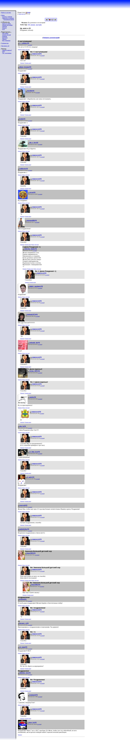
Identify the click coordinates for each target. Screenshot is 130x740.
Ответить (20, 49)
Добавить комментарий (51, 37)
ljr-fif (3, 29)
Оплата (4, 28)
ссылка (30, 45)
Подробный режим (8, 19)
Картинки (5, 37)
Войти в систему (6, 12)
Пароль (4, 39)
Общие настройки (7, 25)
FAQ (3, 51)
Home (3, 15)
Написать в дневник (8, 18)
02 (22, 14)
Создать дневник (7, 16)
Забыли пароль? (7, 50)
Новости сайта (6, 23)
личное (32, 24)
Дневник (4, 36)
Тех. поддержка (6, 53)
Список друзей (6, 35)
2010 (20, 14)
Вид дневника (6, 40)
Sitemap (4, 26)
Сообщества (4, 43)
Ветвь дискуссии (26, 49)
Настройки (5, 33)
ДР (29, 24)
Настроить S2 (5, 46)
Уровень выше (28, 63)
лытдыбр (39, 24)
